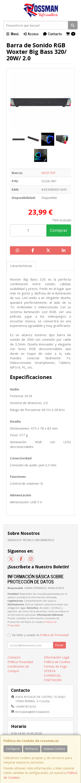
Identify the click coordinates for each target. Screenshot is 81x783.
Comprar (58, 230)
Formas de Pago (55, 666)
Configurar (13, 749)
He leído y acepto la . (40, 635)
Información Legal (56, 657)
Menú (14, 34)
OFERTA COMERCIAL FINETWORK (53, 675)
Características (21, 266)
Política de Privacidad (54, 635)
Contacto (54, 34)
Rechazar (31, 749)
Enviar (59, 645)
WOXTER (48, 173)
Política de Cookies (57, 662)
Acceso (32, 34)
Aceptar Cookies (54, 749)
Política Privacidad (20, 662)
